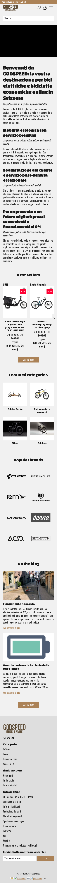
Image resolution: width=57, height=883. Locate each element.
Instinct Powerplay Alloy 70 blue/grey (42, 324)
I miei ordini (8, 780)
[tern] (16, 497)
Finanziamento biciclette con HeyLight (20, 845)
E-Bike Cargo (15, 409)
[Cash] (18, 878)
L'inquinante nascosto (19, 603)
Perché (6, 840)
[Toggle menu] (51, 8)
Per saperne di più (11, 628)
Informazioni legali (12, 806)
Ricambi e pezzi (10, 759)
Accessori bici (9, 764)
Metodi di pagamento (13, 816)
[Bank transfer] (34, 878)
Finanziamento (9, 826)
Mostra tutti (28, 360)
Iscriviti (45, 858)
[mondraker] (40, 497)
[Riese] (40, 476)
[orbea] (16, 518)
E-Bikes (42, 443)
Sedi (5, 836)
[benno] (40, 518)
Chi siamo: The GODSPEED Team (18, 797)
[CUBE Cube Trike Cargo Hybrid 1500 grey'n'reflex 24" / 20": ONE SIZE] (15, 302)
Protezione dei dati (12, 811)
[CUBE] (16, 476)
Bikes (15, 443)
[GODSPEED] (10, 8)
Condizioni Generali (12, 802)
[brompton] (40, 538)
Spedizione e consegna (13, 821)
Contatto (7, 831)
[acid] (16, 538)
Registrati (8, 775)
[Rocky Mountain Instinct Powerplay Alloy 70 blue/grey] (42, 302)
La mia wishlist (10, 785)
